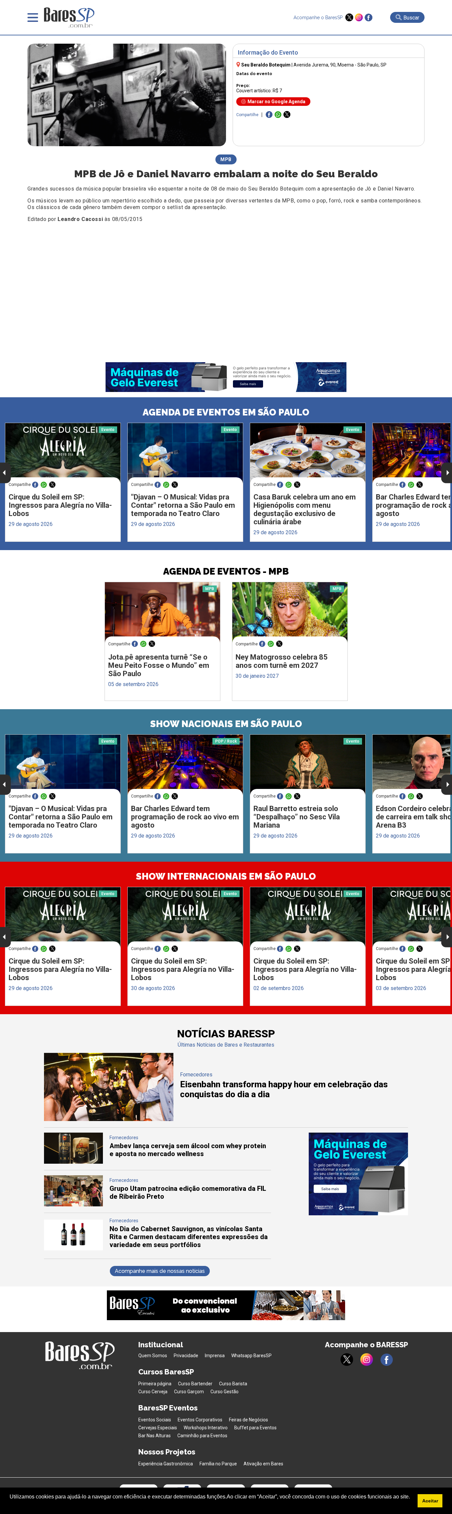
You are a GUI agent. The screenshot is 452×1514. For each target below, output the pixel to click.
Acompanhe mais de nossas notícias (160, 1271)
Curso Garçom (189, 1391)
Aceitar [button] (430, 1500)
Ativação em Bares (263, 1463)
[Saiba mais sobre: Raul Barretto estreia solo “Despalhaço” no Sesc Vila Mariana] (307, 765)
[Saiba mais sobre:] (185, 453)
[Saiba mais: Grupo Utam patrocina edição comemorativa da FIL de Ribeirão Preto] (73, 1204)
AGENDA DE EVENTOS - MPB (226, 571)
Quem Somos (152, 1355)
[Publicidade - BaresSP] (358, 1174)
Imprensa (215, 1355)
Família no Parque (218, 1463)
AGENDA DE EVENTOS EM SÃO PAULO (226, 412)
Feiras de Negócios (248, 1419)
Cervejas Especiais (157, 1427)
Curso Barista (233, 1383)
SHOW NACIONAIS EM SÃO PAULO (226, 723)
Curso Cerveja (152, 1391)
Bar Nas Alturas (154, 1435)
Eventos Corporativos (200, 1419)
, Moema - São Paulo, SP (340, 64)
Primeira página (154, 1383)
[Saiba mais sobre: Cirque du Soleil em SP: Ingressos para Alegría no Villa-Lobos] (62, 453)
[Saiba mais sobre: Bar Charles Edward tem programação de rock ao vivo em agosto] (185, 765)
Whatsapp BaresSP (251, 1355)
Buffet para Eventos (255, 1427)
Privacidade (186, 1355)
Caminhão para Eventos (202, 1435)
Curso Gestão (224, 1391)
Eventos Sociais (154, 1419)
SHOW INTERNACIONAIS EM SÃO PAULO (226, 876)
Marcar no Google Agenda (276, 101)
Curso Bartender (195, 1383)
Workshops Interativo (206, 1427)
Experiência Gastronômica (165, 1463)
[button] (11, 1505)
